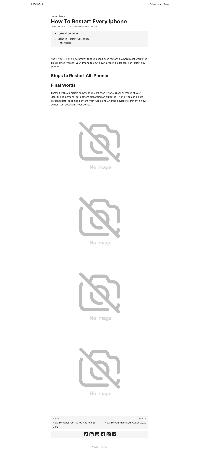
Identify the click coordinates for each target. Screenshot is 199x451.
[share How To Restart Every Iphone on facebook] (103, 435)
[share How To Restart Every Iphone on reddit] (97, 435)
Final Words (64, 42)
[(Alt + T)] (43, 4)
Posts (62, 16)
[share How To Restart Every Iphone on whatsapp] (109, 435)
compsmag (103, 447)
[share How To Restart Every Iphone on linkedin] (91, 435)
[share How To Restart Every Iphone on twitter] (86, 435)
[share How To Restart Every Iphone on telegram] (114, 435)
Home (36, 4)
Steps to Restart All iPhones (73, 38)
